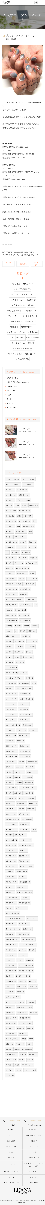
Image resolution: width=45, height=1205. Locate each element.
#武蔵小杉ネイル (28, 326)
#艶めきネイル (15, 321)
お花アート (33, 558)
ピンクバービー (24, 704)
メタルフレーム (32, 579)
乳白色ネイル (24, 824)
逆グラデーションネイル (27, 798)
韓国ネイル (9, 568)
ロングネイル (18, 652)
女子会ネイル (10, 1028)
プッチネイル (28, 782)
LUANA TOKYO (29, 252)
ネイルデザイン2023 (26, 866)
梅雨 (30, 531)
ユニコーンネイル (11, 667)
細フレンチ (23, 594)
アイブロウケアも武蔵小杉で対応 (16, 204)
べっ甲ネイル (33, 730)
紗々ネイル (22, 950)
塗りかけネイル (24, 735)
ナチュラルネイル (11, 830)
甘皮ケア (18, 1070)
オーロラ (9, 657)
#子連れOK (33, 332)
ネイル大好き (10, 516)
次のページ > (36, 263)
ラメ (7, 552)
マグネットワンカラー (13, 997)
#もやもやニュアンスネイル (22, 294)
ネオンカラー (10, 934)
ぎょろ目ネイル (25, 882)
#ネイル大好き (32, 337)
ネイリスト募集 (11, 511)
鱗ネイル (9, 1049)
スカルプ (9, 835)
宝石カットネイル (11, 1018)
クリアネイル (21, 547)
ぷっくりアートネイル (23, 976)
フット (18, 255)
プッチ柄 (19, 782)
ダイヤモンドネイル (25, 1023)
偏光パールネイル (11, 746)
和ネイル (23, 631)
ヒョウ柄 (9, 652)
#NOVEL (19, 337)
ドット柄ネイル (11, 579)
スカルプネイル (11, 965)
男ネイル (9, 641)
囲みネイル (9, 688)
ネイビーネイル (24, 924)
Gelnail (26, 626)
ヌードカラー (24, 830)
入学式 (31, 1039)
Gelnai (34, 830)
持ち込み (21, 1060)
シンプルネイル (25, 589)
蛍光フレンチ (27, 929)
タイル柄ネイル (11, 950)
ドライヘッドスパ (30, 1070)
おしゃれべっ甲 (11, 981)
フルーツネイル (11, 615)
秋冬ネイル (29, 678)
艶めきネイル (24, 746)
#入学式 (31, 305)
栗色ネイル (29, 960)
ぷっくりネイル (24, 615)
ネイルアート (10, 490)
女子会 (29, 1044)
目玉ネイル (22, 877)
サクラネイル (23, 1034)
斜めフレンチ (21, 986)
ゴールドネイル (11, 798)
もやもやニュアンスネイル (23, 1049)
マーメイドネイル (11, 699)
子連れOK (9, 505)
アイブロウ (6, 255)
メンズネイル (26, 636)
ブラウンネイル (24, 683)
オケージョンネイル (12, 1039)
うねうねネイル (11, 809)
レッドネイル (10, 992)
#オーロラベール (17, 342)
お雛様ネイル (10, 1013)
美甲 (34, 521)
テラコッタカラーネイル (28, 788)
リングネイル (10, 730)
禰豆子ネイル (10, 1007)
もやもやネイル (22, 573)
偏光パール (20, 741)
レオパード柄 (30, 646)
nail (18, 526)
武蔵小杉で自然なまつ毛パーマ (15, 233)
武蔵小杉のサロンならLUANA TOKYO (18, 197)
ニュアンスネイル (24, 521)
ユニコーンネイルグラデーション (16, 673)
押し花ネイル (20, 1044)
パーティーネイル (25, 840)
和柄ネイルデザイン (12, 636)
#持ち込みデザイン (15, 310)
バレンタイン (10, 960)
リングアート (21, 730)
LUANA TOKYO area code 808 (12, 252)
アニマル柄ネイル (24, 903)
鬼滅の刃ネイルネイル (24, 1007)
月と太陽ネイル (32, 762)
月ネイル (21, 762)
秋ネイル (9, 777)
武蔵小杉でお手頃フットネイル (15, 218)
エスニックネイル (11, 605)
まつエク (25, 255)
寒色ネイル (31, 809)
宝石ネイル (33, 1013)
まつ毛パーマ (33, 255)
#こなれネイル (22, 359)
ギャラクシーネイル (12, 913)
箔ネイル (9, 793)
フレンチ (23, 542)
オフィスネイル (21, 531)
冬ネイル (21, 809)
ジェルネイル (10, 500)
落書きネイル (27, 725)
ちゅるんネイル (11, 762)
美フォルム (9, 662)
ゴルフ (19, 516)
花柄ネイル (9, 1044)
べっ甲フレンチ (11, 735)
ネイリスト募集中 (20, 610)
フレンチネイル (19, 641)
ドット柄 (21, 579)
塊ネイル (29, 652)
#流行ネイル (30, 321)
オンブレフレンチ (11, 756)
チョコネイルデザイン (13, 484)
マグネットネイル (21, 908)
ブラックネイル (11, 720)
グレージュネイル (21, 871)
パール (32, 573)
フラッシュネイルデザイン (14, 678)
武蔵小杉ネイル (24, 495)
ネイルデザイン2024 (28, 939)
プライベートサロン (23, 500)
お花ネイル (9, 646)
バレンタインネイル (12, 479)
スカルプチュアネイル (26, 965)
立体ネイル (31, 1002)
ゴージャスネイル (11, 840)
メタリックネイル (20, 537)
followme (18, 626)
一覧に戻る (22, 264)
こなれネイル (10, 986)
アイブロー (9, 1070)
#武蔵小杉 (13, 326)
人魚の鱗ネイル (25, 694)
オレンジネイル (25, 620)
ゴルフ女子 (28, 516)
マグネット (20, 992)
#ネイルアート (14, 315)
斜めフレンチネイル (12, 939)
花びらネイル (10, 803)
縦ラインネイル (24, 814)
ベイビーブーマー (11, 694)
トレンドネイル (22, 490)
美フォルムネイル (24, 511)
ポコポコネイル (11, 924)
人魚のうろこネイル (26, 699)
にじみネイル (10, 573)
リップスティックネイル (24, 688)
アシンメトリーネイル (26, 845)
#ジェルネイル (32, 310)
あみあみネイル (25, 751)
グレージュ (9, 871)
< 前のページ (8, 263)
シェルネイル (27, 777)
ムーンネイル (30, 767)
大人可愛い (9, 908)
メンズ (16, 1065)
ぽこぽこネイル (32, 918)
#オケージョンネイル (22, 348)
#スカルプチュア (16, 299)
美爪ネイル (32, 981)
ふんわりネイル (11, 1034)
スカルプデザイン (20, 835)
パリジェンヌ (10, 1075)
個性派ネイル (10, 892)
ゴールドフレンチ (11, 542)
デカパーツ (32, 547)
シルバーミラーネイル (13, 725)
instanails (9, 610)
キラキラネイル (11, 558)
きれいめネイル (24, 861)
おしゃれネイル (11, 495)
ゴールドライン (27, 657)
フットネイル (23, 558)
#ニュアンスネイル (22, 289)
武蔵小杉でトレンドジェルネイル (16, 211)
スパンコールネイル (12, 819)
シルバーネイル (24, 720)
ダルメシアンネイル (12, 898)
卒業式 (24, 1039)
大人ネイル (9, 531)
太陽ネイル (9, 767)
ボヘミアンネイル (26, 605)
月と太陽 (9, 772)
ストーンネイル (27, 819)
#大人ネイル (28, 283)
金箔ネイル (18, 793)
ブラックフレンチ (11, 589)
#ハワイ (9, 337)
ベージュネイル (11, 683)
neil (36, 605)
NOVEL (24, 505)
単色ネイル (32, 542)
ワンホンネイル (11, 861)
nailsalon (35, 626)
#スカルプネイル (17, 305)
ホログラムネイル (11, 751)
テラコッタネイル (11, 788)
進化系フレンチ (24, 856)
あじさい (9, 537)
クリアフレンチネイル (26, 971)
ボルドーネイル (32, 772)
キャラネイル (10, 887)
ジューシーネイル (11, 620)
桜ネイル (30, 1028)
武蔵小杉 (23, 1054)
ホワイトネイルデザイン (14, 584)
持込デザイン (33, 505)
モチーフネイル (19, 772)
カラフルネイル (22, 887)
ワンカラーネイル (11, 824)
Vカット (17, 657)
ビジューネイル (11, 1023)
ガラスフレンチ (11, 856)
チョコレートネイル (28, 479)
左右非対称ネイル (11, 851)
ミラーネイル (26, 552)
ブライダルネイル (11, 866)
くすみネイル (28, 793)
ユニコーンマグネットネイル (15, 918)
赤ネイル (17, 777)
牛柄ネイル (25, 898)
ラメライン (9, 976)
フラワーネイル (32, 641)
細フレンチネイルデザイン (14, 599)
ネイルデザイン (28, 484)
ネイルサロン (33, 1054)
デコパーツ (15, 552)
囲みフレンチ (10, 547)
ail (16, 631)
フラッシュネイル (31, 563)
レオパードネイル (23, 934)
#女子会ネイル (31, 353)
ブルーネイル (18, 563)
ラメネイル (9, 782)
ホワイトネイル (29, 584)
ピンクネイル (10, 526)
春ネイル (32, 950)
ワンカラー (19, 646)
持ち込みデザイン (28, 526)
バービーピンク (11, 704)
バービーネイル (11, 709)
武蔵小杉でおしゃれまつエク (14, 226)
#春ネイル (15, 283)
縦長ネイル (22, 981)
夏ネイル (9, 563)
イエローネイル (11, 814)
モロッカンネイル (11, 945)
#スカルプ (31, 299)
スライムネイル (11, 877)
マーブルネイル (11, 845)
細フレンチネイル (11, 594)
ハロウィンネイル (26, 715)
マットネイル (20, 662)
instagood (9, 631)
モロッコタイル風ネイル (28, 945)
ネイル (34, 683)
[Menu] (41, 2)
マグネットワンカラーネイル (15, 1002)
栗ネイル (20, 960)
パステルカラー (11, 955)
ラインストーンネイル (13, 929)
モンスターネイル (11, 882)
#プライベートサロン (16, 332)
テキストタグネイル (22, 568)
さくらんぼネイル (11, 1054)
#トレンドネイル (30, 315)
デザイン (9, 1065)
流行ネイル (23, 851)
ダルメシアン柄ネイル (24, 892)
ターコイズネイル (11, 715)
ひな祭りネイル (22, 1013)
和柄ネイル (32, 631)
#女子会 (31, 342)
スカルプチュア (11, 1060)
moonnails (19, 767)
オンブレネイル (25, 756)
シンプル (30, 1060)
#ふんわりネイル (15, 353)
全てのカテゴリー (13, 378)
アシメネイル (10, 741)
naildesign (9, 626)
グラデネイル (21, 803)
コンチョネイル (31, 599)
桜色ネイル (20, 1028)
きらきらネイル (25, 1018)
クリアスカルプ (11, 971)
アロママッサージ (27, 1065)
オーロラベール (11, 521)
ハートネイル (33, 986)
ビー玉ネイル (23, 955)
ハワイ (17, 505)
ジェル (13, 255)
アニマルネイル (11, 903)
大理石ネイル (33, 803)
